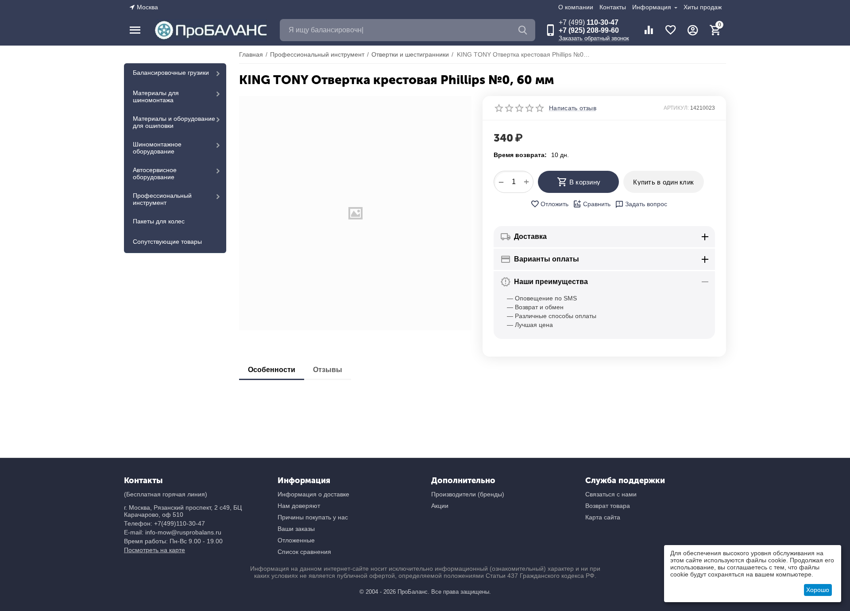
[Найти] (524, 30)
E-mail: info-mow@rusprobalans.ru (172, 532)
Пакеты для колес (159, 221)
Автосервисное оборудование (155, 173)
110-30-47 (588, 22)
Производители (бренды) (467, 494)
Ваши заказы (296, 528)
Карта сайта (602, 517)
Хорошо (817, 589)
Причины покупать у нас (313, 517)
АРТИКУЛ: (676, 108)
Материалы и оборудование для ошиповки (174, 122)
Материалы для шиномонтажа (156, 96)
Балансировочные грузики (171, 72)
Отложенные (296, 540)
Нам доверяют (299, 505)
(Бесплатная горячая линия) (165, 494)
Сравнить (596, 204)
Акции (439, 505)
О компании (575, 7)
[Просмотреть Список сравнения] (648, 30)
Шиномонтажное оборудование (157, 148)
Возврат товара (607, 505)
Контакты (612, 7)
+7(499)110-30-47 (179, 523)
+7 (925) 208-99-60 (589, 30)
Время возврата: (520, 154)
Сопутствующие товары (167, 241)
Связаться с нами (611, 494)
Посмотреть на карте (154, 549)
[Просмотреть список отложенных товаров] (671, 30)
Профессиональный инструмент (162, 199)
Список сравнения (304, 551)
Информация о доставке (313, 494)
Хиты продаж (703, 7)
